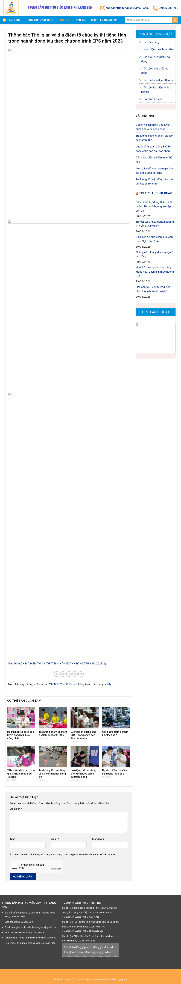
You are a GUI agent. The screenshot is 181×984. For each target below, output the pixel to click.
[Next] (170, 338)
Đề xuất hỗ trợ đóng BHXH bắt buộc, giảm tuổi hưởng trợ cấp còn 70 (154, 207)
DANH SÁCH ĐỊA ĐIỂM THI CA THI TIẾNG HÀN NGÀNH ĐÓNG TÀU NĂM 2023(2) (57, 663)
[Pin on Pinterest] (75, 674)
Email (55, 838)
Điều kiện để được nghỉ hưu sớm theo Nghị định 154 (155, 239)
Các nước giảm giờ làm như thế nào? (154, 159)
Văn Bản (81, 19)
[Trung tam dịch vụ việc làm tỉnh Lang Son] (11, 8)
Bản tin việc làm (152, 99)
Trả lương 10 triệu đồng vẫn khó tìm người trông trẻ (154, 181)
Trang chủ (14, 19)
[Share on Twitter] (63, 674)
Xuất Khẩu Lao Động (72, 684)
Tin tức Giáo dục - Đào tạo (158, 80)
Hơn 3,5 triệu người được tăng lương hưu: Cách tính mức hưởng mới (155, 272)
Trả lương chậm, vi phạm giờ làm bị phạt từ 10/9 (154, 138)
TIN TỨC (64, 19)
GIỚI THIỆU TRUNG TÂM (104, 19)
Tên (12, 838)
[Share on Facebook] (56, 674)
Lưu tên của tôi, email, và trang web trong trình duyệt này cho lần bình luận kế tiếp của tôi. (65, 854)
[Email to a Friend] (69, 674)
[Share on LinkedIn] (81, 674)
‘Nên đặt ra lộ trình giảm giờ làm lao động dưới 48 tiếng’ (154, 170)
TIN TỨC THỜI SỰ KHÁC (155, 193)
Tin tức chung (151, 42)
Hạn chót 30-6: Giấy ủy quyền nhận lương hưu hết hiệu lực (153, 289)
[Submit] (175, 20)
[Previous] (141, 338)
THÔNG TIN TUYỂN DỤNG (39, 19)
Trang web (98, 838)
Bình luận (16, 808)
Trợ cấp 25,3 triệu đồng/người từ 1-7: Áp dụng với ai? (155, 224)
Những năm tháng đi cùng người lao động (154, 254)
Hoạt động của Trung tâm (158, 49)
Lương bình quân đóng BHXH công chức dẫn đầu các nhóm (153, 148)
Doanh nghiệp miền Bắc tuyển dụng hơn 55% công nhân (153, 127)
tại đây (107, 684)
